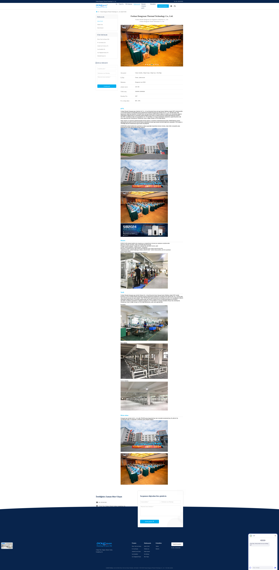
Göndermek (107, 86)
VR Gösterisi (128, 4)
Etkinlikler (153, 4)
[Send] (275, 567)
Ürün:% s (121, 4)
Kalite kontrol (100, 27)
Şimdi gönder (149, 521)
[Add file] (250, 567)
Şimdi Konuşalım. (163, 6)
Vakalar (157, 546)
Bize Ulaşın (146, 556)
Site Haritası (146, 554)
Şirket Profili (100, 21)
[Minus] (275, 536)
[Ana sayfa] (102, 6)
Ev (116, 4)
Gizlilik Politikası (109, 567)
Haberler (157, 548)
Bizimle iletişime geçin (143, 6)
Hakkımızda (137, 4)
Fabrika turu (100, 24)
